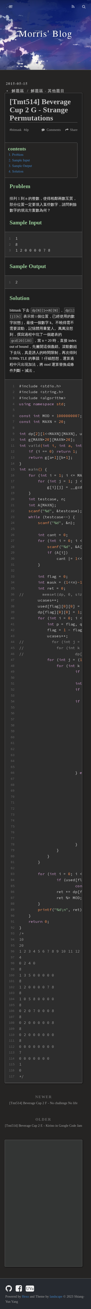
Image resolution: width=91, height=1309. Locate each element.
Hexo (25, 1296)
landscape (56, 1296)
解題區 (18, 91)
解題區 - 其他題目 (48, 91)
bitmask (16, 130)
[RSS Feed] (73, 6)
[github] (9, 1288)
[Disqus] (43, 1203)
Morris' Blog (45, 33)
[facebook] (19, 1288)
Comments (54, 130)
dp (27, 130)
